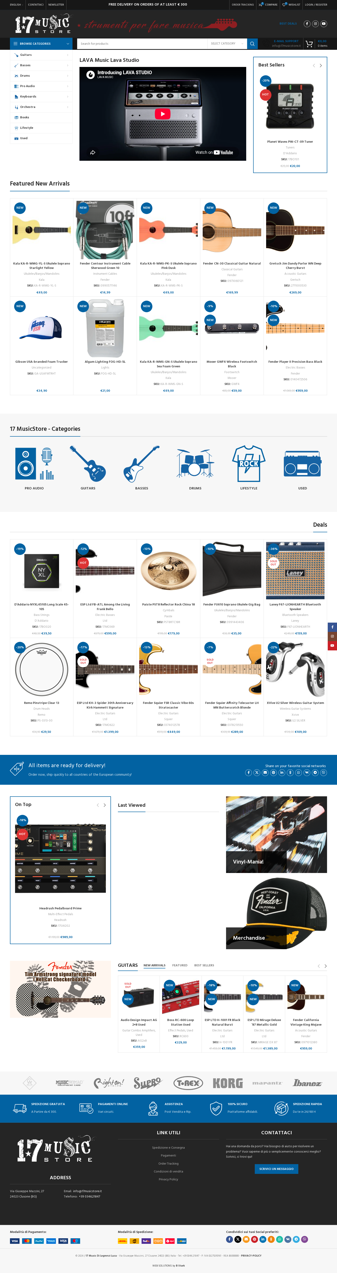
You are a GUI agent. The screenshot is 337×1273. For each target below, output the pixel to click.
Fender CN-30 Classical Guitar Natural (232, 263)
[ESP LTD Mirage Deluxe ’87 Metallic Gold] (264, 997)
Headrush (60, 920)
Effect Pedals (176, 1030)
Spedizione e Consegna (168, 1147)
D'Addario (290, 153)
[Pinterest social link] (273, 772)
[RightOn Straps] (109, 1083)
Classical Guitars (232, 269)
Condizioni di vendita (168, 1171)
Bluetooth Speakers (295, 615)
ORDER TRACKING (243, 5)
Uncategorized (41, 367)
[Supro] (148, 1083)
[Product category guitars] (88, 468)
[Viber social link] (323, 772)
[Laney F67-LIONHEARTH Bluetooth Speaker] (295, 571)
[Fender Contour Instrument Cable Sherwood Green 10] (105, 230)
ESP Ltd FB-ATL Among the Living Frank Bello (105, 607)
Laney (295, 620)
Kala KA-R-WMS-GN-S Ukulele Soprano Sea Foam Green (168, 364)
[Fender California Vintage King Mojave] (305, 997)
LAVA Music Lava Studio (109, 60)
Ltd (105, 620)
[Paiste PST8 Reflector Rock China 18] (168, 571)
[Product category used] (302, 468)
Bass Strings (41, 615)
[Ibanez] (307, 1083)
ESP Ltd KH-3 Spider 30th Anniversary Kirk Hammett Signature (105, 705)
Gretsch (295, 279)
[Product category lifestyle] (249, 468)
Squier (168, 719)
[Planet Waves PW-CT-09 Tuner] (290, 106)
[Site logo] (44, 24)
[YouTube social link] (323, 23)
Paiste (168, 616)
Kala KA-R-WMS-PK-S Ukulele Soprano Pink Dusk (168, 266)
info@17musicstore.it (87, 1191)
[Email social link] (265, 772)
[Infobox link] (281, 44)
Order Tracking (168, 1163)
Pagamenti (168, 1155)
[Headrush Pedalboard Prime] (60, 858)
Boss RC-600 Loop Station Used (180, 1022)
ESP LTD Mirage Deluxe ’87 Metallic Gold (264, 1022)
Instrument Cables (105, 273)
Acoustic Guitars (295, 273)
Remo (41, 714)
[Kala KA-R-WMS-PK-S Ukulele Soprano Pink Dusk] (168, 230)
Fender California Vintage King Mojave (305, 1022)
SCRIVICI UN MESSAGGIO (276, 1169)
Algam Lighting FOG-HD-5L (105, 362)
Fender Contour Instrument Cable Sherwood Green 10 (105, 266)
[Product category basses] (141, 468)
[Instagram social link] (315, 23)
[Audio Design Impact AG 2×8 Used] (138, 997)
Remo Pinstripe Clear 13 (41, 703)
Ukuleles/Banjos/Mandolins (41, 273)
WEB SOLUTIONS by (168, 1266)
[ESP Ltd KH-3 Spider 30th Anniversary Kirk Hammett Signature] (105, 669)
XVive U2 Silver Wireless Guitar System (295, 703)
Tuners (290, 147)
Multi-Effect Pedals (60, 914)
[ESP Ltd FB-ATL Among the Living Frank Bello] (105, 571)
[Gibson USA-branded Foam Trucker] (42, 328)
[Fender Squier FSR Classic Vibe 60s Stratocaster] (168, 669)
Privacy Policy (168, 1179)
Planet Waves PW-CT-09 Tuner (290, 142)
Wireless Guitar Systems (295, 708)
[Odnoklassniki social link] (290, 772)
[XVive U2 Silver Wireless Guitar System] (295, 669)
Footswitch (231, 372)
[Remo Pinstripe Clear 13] (42, 669)
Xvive (295, 714)
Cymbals (168, 610)
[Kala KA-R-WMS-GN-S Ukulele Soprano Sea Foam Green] (168, 328)
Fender (105, 279)
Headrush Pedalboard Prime (60, 908)
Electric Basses (295, 367)
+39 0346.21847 (89, 1196)
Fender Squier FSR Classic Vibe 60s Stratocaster (168, 705)
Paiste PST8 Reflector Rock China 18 (168, 604)
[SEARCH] (252, 43)
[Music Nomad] (69, 1083)
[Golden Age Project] (30, 1083)
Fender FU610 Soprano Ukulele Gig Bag (231, 604)
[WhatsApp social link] (298, 772)
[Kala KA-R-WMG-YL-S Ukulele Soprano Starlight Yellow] (42, 230)
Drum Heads (42, 708)
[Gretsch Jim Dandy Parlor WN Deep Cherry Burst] (295, 230)
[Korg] (228, 1083)
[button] (314, 65)
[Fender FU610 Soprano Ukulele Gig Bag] (232, 571)
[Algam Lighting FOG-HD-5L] (105, 328)
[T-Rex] (188, 1083)
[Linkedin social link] (281, 772)
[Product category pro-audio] (34, 468)
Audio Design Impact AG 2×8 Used (139, 1022)
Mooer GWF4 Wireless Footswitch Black (232, 364)
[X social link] (256, 772)
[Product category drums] (195, 468)
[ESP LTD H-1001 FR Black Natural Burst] (222, 997)
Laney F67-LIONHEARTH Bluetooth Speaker (295, 607)
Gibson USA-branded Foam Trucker (41, 362)
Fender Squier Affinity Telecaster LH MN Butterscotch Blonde (232, 705)
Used (139, 1035)
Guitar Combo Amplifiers (138, 1030)
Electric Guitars (105, 713)
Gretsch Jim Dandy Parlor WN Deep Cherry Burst (295, 266)
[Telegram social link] (315, 772)
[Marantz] (267, 1083)
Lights (105, 367)
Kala (41, 279)
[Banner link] (276, 834)
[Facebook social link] (307, 23)
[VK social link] (306, 772)
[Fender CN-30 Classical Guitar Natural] (232, 230)
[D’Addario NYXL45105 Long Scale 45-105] (42, 571)
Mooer (231, 378)
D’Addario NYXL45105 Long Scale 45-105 (41, 607)
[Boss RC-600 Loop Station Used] (180, 997)
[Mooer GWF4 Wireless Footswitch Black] (232, 328)
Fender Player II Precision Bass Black (295, 362)
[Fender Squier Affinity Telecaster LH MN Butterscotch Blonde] (232, 669)
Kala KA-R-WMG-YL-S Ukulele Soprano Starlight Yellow (41, 266)
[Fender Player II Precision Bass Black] (295, 328)
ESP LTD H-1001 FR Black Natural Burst (222, 1022)
